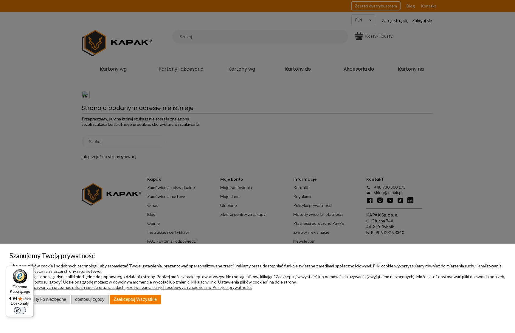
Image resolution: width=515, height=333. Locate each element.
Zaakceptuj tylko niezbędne (39, 299)
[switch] (20, 310)
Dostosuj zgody (90, 299)
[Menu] (30, 269)
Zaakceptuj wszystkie (135, 299)
